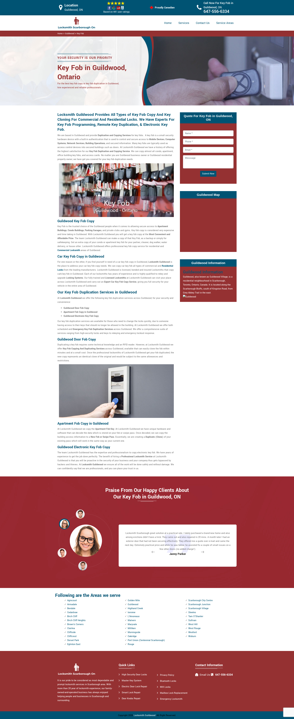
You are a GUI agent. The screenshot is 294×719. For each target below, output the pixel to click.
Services (183, 23)
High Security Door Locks (134, 674)
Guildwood (69, 33)
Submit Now (208, 173)
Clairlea (71, 628)
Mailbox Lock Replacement (173, 693)
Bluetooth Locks (168, 681)
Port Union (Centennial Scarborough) (146, 640)
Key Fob (80, 33)
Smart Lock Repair (131, 692)
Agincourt (72, 600)
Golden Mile (134, 600)
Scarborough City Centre (200, 600)
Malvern (132, 620)
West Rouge (194, 628)
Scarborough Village (198, 608)
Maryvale (132, 624)
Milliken (132, 628)
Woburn (192, 636)
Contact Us (202, 23)
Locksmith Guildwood (144, 715)
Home (168, 23)
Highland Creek (135, 608)
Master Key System (131, 680)
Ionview (131, 612)
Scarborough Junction (199, 604)
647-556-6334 (216, 12)
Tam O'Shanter (195, 616)
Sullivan (192, 620)
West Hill (193, 624)
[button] (82, 565)
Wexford (192, 632)
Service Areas (225, 23)
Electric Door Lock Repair (134, 686)
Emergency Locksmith (171, 699)
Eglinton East (73, 644)
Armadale (72, 604)
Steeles (192, 612)
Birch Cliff (72, 616)
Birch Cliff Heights (76, 620)
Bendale (71, 608)
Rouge (131, 644)
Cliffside (71, 632)
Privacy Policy (167, 675)
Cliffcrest (72, 636)
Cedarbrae (72, 612)
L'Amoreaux (133, 616)
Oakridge (132, 636)
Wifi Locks (165, 687)
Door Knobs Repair (131, 698)
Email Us (205, 675)
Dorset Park (73, 640)
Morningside (134, 632)
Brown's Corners (75, 624)
